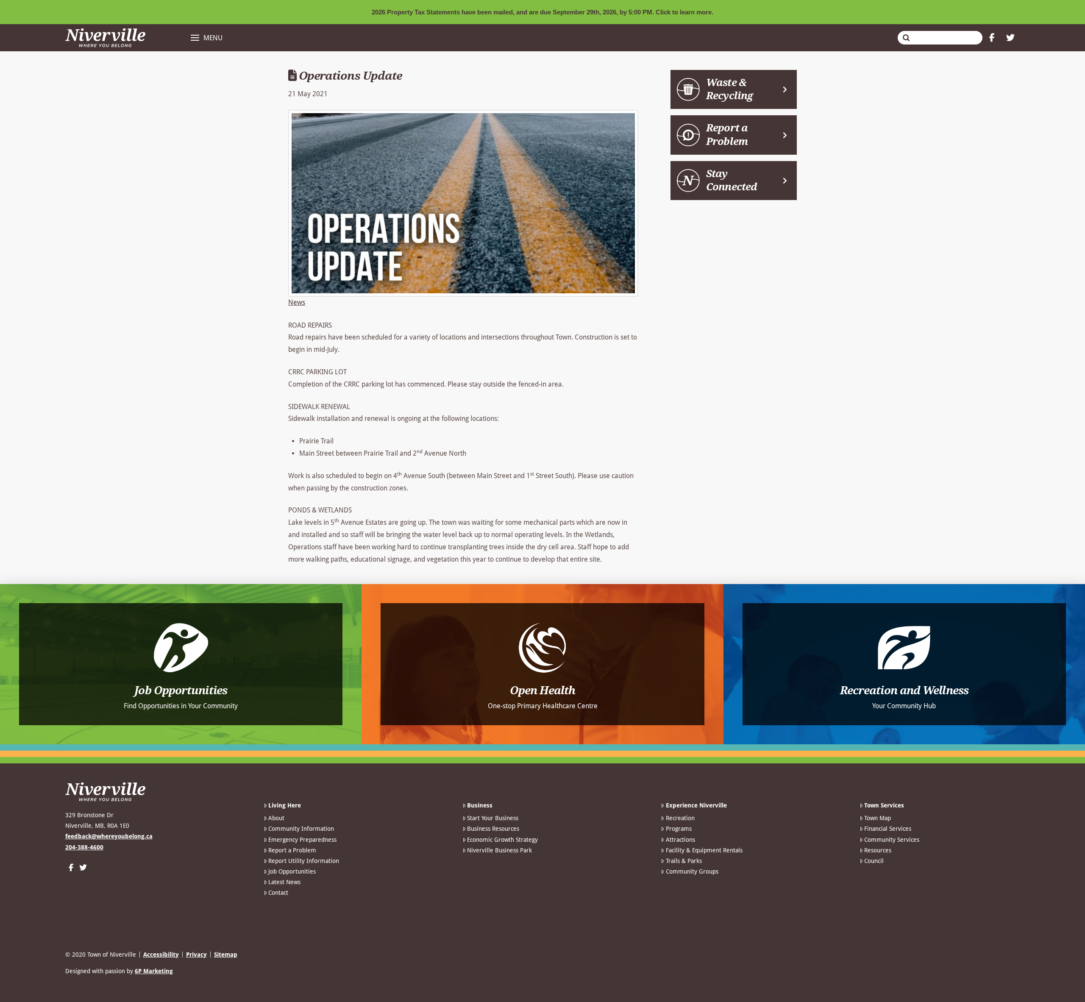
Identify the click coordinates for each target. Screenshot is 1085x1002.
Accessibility (161, 954)
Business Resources (493, 828)
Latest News (284, 882)
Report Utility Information (303, 860)
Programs (678, 828)
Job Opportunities (292, 871)
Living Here (284, 805)
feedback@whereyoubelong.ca (109, 836)
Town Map (877, 818)
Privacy (196, 954)
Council (874, 860)
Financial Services (887, 828)
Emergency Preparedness (302, 839)
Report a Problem (292, 850)
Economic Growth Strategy (502, 839)
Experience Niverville (696, 805)
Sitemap (225, 954)
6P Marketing (154, 971)
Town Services (884, 805)
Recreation (680, 818)
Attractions (680, 839)
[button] (207, 38)
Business (479, 805)
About (276, 818)
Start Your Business (492, 818)
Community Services (891, 839)
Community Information (301, 828)
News (296, 302)
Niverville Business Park (499, 850)
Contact (278, 892)
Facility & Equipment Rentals (704, 850)
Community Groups (692, 871)
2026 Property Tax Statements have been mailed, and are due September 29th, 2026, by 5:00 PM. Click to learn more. (542, 12)
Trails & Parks (683, 860)
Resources (877, 850)
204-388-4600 (84, 847)
